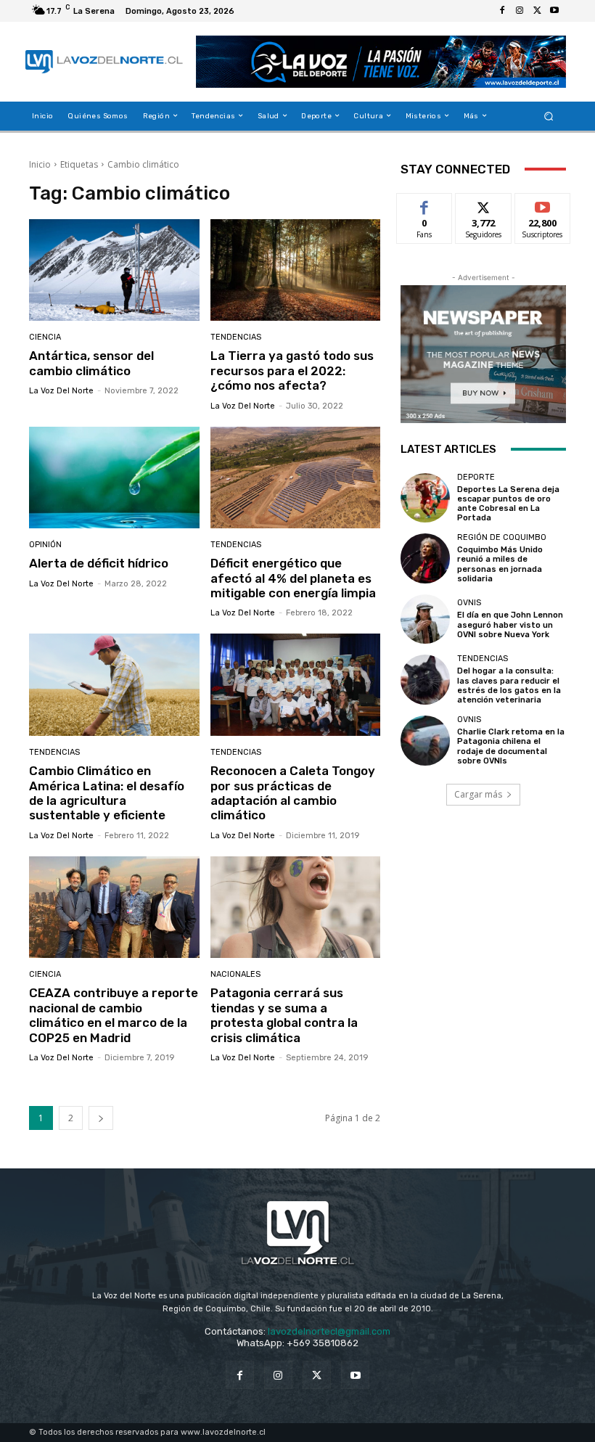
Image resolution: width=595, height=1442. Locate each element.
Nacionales (235, 974)
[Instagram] (519, 11)
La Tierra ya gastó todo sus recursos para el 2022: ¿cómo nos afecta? (292, 370)
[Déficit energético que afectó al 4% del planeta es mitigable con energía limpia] (295, 478)
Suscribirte (543, 204)
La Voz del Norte (61, 391)
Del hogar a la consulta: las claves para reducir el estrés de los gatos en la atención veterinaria (509, 685)
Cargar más (478, 794)
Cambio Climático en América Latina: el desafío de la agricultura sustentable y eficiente (106, 792)
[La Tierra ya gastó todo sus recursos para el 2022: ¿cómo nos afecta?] (295, 270)
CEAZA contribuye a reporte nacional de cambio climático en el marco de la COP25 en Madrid (113, 1015)
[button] (549, 116)
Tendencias (235, 337)
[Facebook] (502, 11)
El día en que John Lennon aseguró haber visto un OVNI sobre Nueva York (510, 624)
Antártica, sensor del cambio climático (91, 362)
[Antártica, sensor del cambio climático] (114, 270)
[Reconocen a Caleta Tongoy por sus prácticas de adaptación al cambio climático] (295, 685)
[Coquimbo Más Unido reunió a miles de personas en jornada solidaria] (425, 558)
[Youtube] (554, 11)
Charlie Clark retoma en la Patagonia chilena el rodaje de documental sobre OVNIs (511, 746)
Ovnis (469, 603)
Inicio (40, 164)
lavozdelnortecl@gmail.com (329, 1331)
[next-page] (101, 1118)
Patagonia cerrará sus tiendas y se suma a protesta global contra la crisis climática (284, 1015)
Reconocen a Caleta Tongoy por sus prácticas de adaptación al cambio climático (292, 792)
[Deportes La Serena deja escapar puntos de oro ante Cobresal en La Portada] (425, 498)
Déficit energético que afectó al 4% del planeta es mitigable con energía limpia (293, 578)
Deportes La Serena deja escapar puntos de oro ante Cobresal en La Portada (508, 504)
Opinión (45, 545)
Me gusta (425, 204)
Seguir (483, 204)
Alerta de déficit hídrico (98, 563)
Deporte (476, 477)
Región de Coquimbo (501, 537)
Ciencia (45, 337)
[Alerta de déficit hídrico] (114, 478)
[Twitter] (537, 11)
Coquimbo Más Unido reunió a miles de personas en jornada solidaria (500, 564)
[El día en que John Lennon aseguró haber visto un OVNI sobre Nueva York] (425, 619)
